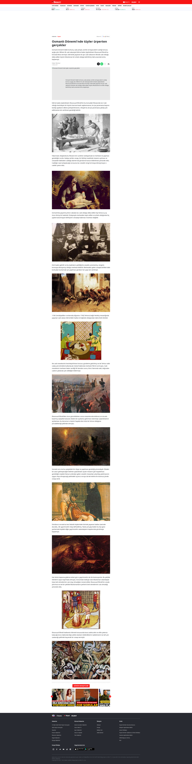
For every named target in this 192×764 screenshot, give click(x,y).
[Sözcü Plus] (74, 715)
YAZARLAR (62, 5)
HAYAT (102, 5)
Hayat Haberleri (56, 738)
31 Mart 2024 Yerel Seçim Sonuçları (61, 725)
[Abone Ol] (106, 36)
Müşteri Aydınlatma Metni (126, 727)
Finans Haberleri (56, 732)
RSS (120, 740)
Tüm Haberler (77, 735)
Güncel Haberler (79, 721)
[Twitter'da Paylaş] (98, 63)
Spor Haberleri (78, 730)
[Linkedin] (70, 749)
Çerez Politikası (123, 730)
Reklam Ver (100, 730)
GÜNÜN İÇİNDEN (90, 5)
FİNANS (114, 5)
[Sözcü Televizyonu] (53, 716)
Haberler (54, 721)
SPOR (97, 5)
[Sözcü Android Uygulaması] (89, 749)
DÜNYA (82, 5)
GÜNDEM (69, 5)
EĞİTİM (120, 5)
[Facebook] (56, 749)
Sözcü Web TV (77, 727)
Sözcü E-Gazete (78, 732)
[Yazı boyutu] (108, 63)
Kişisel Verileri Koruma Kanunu (127, 725)
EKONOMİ (76, 5)
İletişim (99, 725)
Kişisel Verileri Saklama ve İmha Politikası (129, 732)
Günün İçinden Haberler (80, 725)
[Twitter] (60, 749)
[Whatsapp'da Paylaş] (101, 63)
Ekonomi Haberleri (56, 735)
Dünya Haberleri (56, 740)
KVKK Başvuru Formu (124, 738)
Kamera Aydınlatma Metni (126, 735)
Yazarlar (54, 730)
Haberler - (54, 36)
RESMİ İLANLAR (127, 5)
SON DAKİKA (55, 5)
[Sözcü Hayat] (67, 716)
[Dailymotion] (66, 749)
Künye (98, 727)
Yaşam (59, 36)
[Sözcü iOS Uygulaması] (79, 749)
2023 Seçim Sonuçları (57, 727)
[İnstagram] (53, 749)
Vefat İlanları (100, 732)
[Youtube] (63, 749)
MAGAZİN (108, 5)
